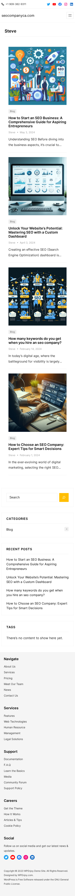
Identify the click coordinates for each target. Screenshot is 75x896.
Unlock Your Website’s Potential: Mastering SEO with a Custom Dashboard (35, 232)
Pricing (8, 678)
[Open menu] (70, 15)
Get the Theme (13, 808)
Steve (11, 132)
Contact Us (11, 695)
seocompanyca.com (18, 15)
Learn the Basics (14, 770)
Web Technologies (15, 721)
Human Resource (14, 727)
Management (12, 733)
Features (9, 715)
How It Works (12, 814)
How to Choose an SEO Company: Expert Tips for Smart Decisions (36, 447)
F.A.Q (7, 764)
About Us (9, 666)
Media (8, 776)
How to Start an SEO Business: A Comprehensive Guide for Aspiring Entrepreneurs (37, 122)
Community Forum (15, 782)
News (7, 689)
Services (9, 672)
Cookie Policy (12, 825)
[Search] (64, 497)
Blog (12, 111)
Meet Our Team (13, 684)
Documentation (13, 759)
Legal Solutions (13, 739)
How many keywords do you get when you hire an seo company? (35, 341)
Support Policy (13, 788)
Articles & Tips (13, 819)
